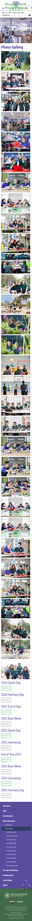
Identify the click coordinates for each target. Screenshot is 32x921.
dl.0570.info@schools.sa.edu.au (20, 908)
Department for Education (16, 912)
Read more (6, 688)
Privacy (19, 907)
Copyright (8, 907)
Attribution (23, 907)
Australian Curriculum (11, 910)
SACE (19, 910)
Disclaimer (13, 907)
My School (23, 910)
